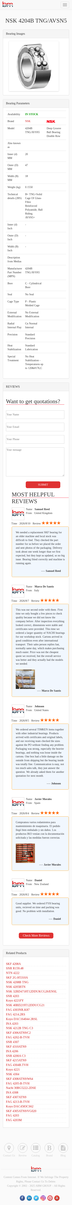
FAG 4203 (12, 1115)
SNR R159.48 (14, 968)
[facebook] (22, 1198)
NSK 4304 (12, 1074)
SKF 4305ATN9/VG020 (21, 1111)
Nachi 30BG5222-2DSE (21, 1087)
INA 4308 (12, 1092)
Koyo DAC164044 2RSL (22, 1019)
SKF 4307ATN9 (16, 1097)
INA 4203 (12, 1023)
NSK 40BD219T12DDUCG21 (25, 1005)
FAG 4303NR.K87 (18, 1009)
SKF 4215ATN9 (16, 1060)
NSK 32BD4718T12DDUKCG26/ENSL (31, 991)
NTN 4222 (12, 973)
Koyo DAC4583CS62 (19, 1106)
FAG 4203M (14, 1120)
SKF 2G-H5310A (17, 977)
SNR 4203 (12, 996)
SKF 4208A (13, 963)
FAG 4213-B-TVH (18, 1101)
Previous (15, 66)
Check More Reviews (36, 935)
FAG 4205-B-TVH (18, 1083)
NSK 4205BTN (16, 986)
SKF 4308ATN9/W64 (19, 1078)
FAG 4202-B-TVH (18, 1037)
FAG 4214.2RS (15, 1014)
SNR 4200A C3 (16, 1055)
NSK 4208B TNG (17, 982)
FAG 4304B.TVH (17, 1065)
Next (52, 66)
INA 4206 (12, 1051)
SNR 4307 (12, 1042)
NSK (28, 121)
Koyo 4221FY (15, 1000)
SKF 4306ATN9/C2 (18, 1032)
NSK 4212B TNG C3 (19, 1028)
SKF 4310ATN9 (16, 1046)
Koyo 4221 (13, 1069)
